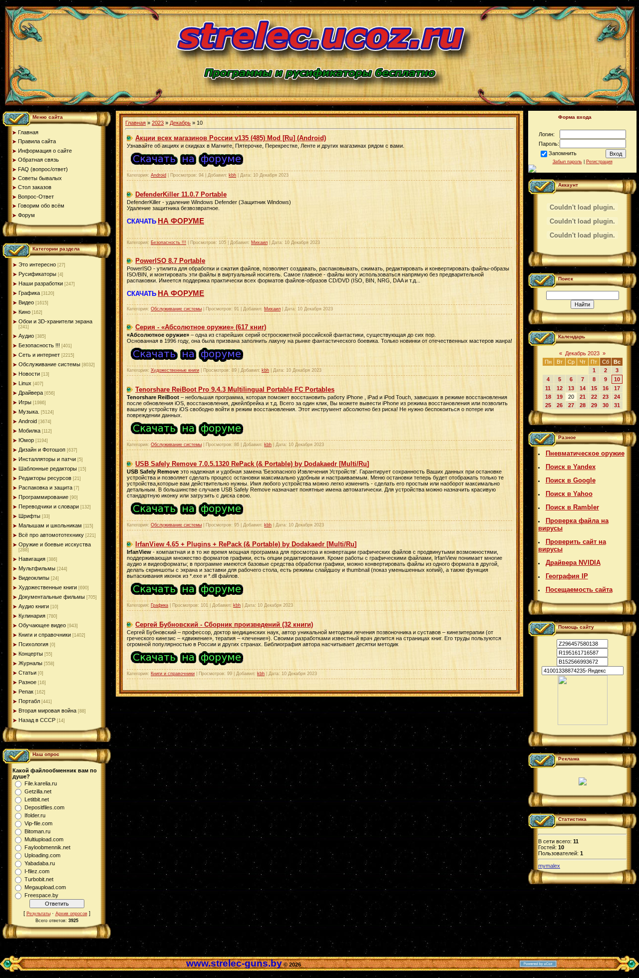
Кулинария (31, 616)
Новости (29, 374)
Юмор (26, 440)
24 (617, 397)
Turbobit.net (38, 879)
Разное (27, 682)
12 (560, 388)
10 (617, 379)
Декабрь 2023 (582, 353)
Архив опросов (71, 913)
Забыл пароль (567, 161)
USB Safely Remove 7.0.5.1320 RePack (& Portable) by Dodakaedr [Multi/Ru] (252, 464)
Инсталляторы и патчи (47, 459)
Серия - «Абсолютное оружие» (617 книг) (200, 327)
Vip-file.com (38, 823)
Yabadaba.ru (39, 863)
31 (617, 405)
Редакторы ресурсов (44, 478)
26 (560, 405)
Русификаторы (37, 274)
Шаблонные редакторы (47, 469)
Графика (29, 293)
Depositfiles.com (44, 807)
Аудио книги (33, 606)
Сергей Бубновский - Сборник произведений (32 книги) (224, 624)
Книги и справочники (44, 635)
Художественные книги (47, 587)
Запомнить (563, 153)
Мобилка (29, 431)
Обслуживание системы (49, 364)
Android (27, 421)
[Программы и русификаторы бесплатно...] (583, 723)
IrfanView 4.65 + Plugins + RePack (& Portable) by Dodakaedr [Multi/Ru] (245, 544)
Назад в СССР (36, 720)
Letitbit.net (36, 799)
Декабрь (180, 123)
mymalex (549, 866)
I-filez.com (36, 871)
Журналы (30, 663)
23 (606, 397)
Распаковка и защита (45, 487)
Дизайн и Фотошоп (41, 450)
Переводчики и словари (48, 506)
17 (617, 388)
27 (571, 405)
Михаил (259, 242)
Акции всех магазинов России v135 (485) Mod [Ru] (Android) (230, 138)
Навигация (31, 559)
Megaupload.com (45, 887)
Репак (25, 692)
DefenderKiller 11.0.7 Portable (181, 194)
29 (594, 405)
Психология (33, 644)
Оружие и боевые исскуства (54, 544)
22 (594, 397)
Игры (24, 402)
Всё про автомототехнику (51, 535)
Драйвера (30, 393)
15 (594, 388)
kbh (232, 175)
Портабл (29, 701)
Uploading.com (42, 855)
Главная (135, 123)
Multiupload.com (43, 839)
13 (571, 388)
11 (548, 388)
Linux (24, 383)
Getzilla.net (37, 791)
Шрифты (29, 516)
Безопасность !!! (39, 345)
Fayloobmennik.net (47, 847)
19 (560, 397)
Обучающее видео (42, 625)
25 (548, 405)
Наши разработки (40, 283)
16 (606, 388)
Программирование (43, 497)
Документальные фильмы (51, 597)
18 (548, 397)
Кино (24, 312)
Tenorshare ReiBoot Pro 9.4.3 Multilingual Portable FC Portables (234, 389)
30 (606, 405)
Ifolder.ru (34, 815)
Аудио (26, 336)
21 (583, 397)
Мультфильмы (36, 568)
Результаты (38, 913)
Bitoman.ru (37, 831)
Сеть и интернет (39, 355)
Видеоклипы (33, 578)
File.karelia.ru (40, 783)
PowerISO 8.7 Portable (170, 260)
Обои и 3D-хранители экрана (55, 321)
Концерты (30, 654)
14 (583, 388)
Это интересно (37, 264)
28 (583, 405)
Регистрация (599, 161)
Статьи (27, 673)
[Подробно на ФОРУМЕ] (187, 169)
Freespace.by (41, 895)
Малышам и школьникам (50, 525)
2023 (158, 123)
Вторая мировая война (47, 711)
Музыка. (28, 412)
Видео (26, 302)
